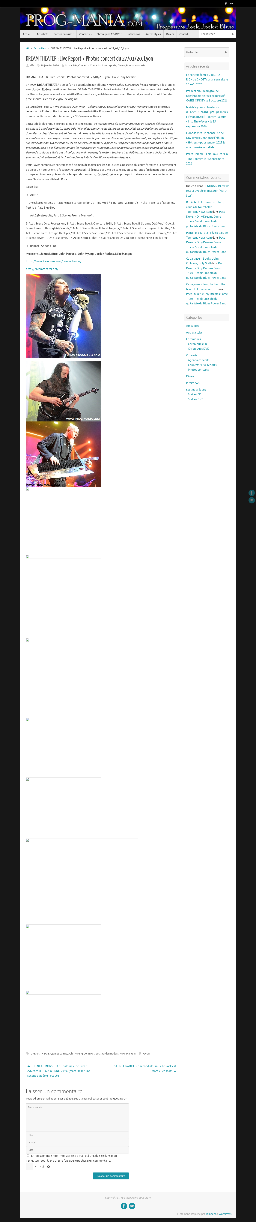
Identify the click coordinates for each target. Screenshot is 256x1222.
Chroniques (193, 339)
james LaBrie (59, 1053)
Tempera (211, 1214)
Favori (146, 1053)
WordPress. (225, 1214)
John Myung (75, 1053)
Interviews (193, 383)
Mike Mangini (128, 1053)
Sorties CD (194, 394)
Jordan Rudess (110, 1053)
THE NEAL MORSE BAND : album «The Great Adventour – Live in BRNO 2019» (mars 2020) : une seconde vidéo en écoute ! (58, 1071)
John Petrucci (92, 1053)
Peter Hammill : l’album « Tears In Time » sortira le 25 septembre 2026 (207, 158)
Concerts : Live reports (103, 65)
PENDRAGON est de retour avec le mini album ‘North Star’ (207, 191)
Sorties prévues (196, 390)
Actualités (40, 48)
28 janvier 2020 (50, 65)
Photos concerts (135, 65)
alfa (32, 65)
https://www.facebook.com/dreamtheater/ (53, 261)
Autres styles (194, 332)
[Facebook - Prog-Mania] (226, 3)
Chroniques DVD (198, 349)
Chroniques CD (197, 344)
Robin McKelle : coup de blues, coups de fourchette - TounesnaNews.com (205, 207)
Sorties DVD (196, 399)
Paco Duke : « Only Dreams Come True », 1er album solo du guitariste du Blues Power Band (207, 298)
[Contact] (231, 3)
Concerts (83, 65)
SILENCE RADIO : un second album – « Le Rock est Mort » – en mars (145, 1068)
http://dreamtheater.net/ (42, 269)
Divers (121, 65)
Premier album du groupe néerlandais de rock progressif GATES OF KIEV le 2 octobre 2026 (206, 95)
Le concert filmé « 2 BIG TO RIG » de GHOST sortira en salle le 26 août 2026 (207, 79)
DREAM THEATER (41, 1053)
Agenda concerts (199, 360)
